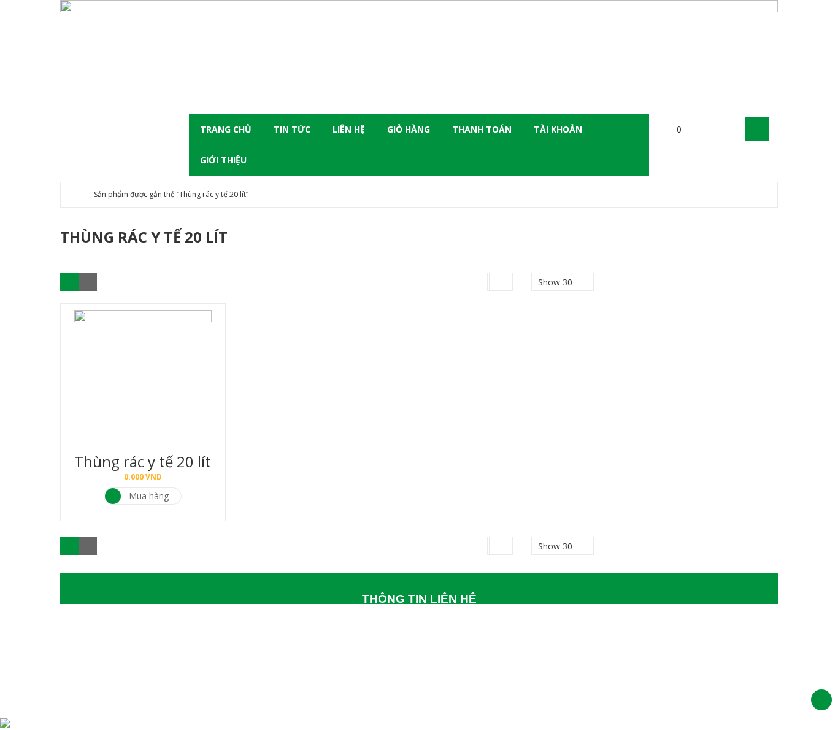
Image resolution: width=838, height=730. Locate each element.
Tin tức (292, 129)
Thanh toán (482, 129)
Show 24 (555, 388)
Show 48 (555, 405)
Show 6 (552, 319)
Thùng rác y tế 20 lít (142, 461)
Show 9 (552, 337)
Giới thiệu (223, 160)
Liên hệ (349, 129)
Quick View (143, 363)
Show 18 (555, 371)
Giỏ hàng (408, 129)
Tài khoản (558, 129)
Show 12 (555, 354)
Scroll (821, 699)
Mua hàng (149, 496)
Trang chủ (226, 129)
